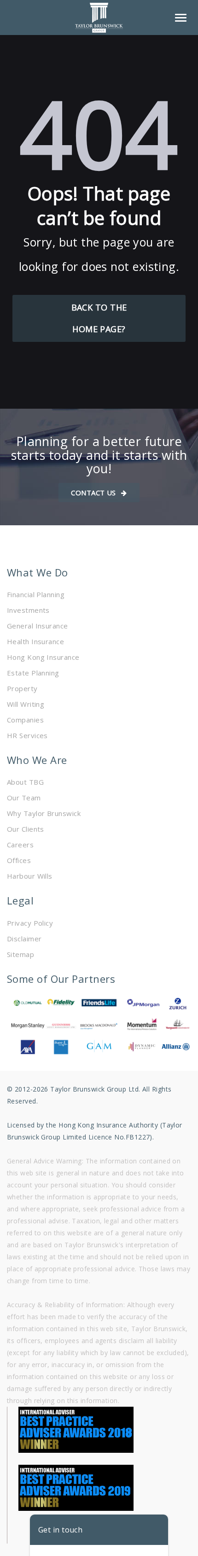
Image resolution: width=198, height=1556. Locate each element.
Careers (20, 844)
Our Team (24, 797)
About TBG (25, 782)
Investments (28, 610)
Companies (25, 719)
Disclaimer (24, 938)
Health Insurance (35, 641)
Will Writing (25, 704)
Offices (19, 860)
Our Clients (25, 829)
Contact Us (94, 492)
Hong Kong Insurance (43, 657)
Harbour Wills (29, 876)
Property (22, 688)
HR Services (27, 735)
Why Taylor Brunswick (44, 813)
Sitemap (20, 954)
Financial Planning (35, 594)
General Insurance (37, 625)
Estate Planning (33, 672)
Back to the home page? (99, 318)
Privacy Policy (30, 923)
